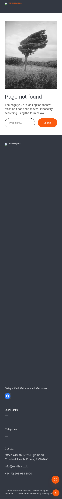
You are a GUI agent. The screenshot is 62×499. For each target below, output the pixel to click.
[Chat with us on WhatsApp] (55, 480)
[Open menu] (53, 6)
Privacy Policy (49, 493)
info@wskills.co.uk (16, 466)
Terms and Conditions (28, 493)
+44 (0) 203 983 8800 (18, 473)
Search (48, 122)
